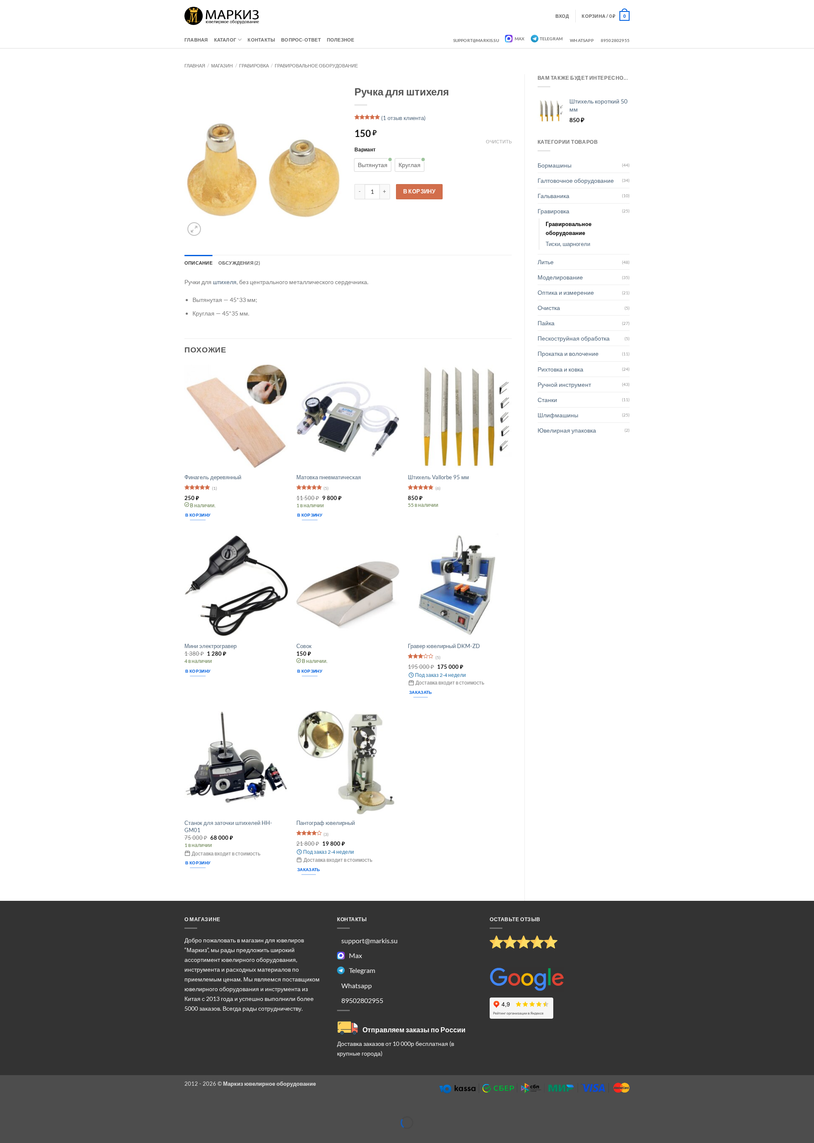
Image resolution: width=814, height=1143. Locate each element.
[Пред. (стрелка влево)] (7, 1136)
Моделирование (560, 277)
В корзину (419, 191)
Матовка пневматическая (328, 477)
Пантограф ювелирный (325, 822)
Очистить (499, 141)
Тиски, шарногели (568, 243)
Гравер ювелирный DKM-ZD (444, 646)
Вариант (365, 149)
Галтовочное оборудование (576, 180)
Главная (196, 39)
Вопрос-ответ (301, 39)
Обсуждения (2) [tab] (239, 262)
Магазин (222, 65)
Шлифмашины (558, 415)
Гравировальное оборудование (316, 65)
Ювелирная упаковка (567, 430)
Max (519, 38)
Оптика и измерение (566, 292)
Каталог (225, 39)
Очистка (549, 307)
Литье (546, 261)
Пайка (546, 323)
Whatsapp (582, 40)
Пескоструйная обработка (574, 338)
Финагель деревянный (212, 477)
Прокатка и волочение (568, 353)
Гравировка (254, 65)
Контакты (261, 39)
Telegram (551, 38)
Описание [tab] (198, 262)
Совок (304, 646)
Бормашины (554, 165)
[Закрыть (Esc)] (69, 1109)
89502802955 (615, 40)
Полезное (340, 39)
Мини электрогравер (210, 646)
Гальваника (553, 195)
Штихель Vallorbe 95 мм (438, 477)
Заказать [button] (420, 692)
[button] (606, 15)
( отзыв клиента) (403, 118)
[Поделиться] (49, 1109)
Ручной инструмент (564, 384)
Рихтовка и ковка (560, 369)
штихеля (225, 281)
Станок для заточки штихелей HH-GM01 (228, 826)
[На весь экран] (28, 1109)
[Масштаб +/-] (7, 1109)
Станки (547, 399)
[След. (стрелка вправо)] (28, 1136)
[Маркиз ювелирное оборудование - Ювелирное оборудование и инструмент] (221, 16)
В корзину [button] (197, 514)
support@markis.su (476, 40)
